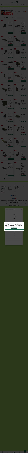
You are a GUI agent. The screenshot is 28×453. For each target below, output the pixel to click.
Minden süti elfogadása (14, 229)
